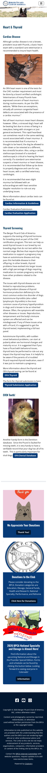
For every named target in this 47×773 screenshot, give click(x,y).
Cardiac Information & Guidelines (22, 203)
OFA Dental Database (25, 455)
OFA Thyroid (11, 375)
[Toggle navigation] (41, 3)
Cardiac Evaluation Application (20, 213)
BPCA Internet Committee (26, 754)
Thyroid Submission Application (20, 385)
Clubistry (28, 763)
